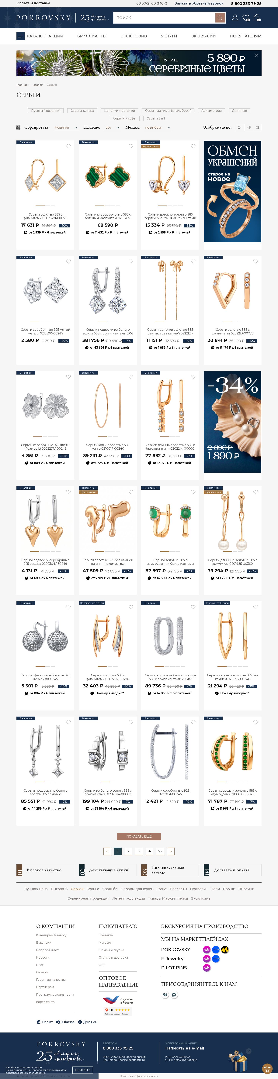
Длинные (239, 110)
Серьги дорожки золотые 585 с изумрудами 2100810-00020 (232, 792)
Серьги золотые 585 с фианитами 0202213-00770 (233, 331)
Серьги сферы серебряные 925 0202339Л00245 (45, 677)
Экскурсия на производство (204, 927)
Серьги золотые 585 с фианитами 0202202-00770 (107, 677)
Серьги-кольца (82, 110)
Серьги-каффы (124, 118)
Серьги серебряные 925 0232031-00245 (170, 792)
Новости (43, 957)
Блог (40, 965)
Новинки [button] (62, 127)
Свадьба (109, 889)
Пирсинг (246, 889)
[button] (112, 127)
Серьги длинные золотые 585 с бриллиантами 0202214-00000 (170, 446)
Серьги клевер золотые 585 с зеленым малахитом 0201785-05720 (108, 216)
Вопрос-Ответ (47, 950)
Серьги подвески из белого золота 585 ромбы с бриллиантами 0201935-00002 (45, 792)
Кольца (93, 889)
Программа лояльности (55, 994)
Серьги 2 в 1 (156, 118)
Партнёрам (45, 987)
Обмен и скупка (111, 950)
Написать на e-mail (184, 1048)
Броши (229, 889)
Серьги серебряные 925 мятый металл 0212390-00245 (45, 331)
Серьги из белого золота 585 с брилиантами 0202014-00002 (108, 792)
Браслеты (178, 889)
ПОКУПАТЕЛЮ (118, 927)
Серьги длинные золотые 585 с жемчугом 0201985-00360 (232, 561)
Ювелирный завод (51, 935)
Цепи (215, 889)
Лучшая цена (36, 889)
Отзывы (42, 972)
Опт (102, 965)
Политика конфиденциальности (139, 1076)
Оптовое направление (118, 982)
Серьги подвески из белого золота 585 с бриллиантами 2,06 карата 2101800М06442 (108, 331)
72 (160, 851)
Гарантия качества (51, 979)
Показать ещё (139, 836)
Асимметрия (211, 110)
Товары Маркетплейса (168, 898)
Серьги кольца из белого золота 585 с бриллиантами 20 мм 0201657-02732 (170, 677)
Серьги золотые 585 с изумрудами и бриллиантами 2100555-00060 (170, 562)
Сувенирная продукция (88, 898)
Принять (82, 1070)
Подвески (198, 889)
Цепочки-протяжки (119, 110)
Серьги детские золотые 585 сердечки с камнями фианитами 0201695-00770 (170, 216)
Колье (161, 889)
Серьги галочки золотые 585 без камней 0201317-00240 (232, 677)
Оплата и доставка (33, 3)
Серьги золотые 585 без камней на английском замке (108, 561)
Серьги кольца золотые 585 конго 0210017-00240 (107, 446)
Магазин (105, 942)
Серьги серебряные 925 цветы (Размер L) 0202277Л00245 (45, 446)
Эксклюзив (200, 898)
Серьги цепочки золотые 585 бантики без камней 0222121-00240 (170, 331)
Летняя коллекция (129, 898)
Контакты (106, 935)
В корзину (45, 242)
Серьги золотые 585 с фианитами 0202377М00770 (45, 216)
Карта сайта (45, 1002)
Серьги (77, 889)
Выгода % (59, 889)
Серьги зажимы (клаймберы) (168, 110)
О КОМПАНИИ (55, 927)
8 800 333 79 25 (246, 3)
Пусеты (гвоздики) (45, 110)
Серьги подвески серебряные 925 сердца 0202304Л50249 (45, 561)
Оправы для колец (136, 889)
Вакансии (43, 942)
